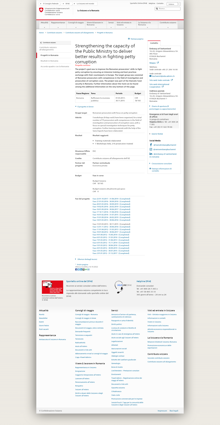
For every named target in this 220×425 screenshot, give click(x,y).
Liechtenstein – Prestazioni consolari (125, 371)
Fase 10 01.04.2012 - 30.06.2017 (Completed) (111, 232)
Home (41, 33)
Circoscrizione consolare (161, 164)
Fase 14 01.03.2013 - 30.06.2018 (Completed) (111, 220)
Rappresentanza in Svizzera (85, 367)
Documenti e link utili (83, 350)
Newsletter (43, 318)
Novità (41, 315)
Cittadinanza (116, 391)
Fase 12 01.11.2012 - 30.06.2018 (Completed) (111, 227)
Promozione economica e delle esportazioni (159, 347)
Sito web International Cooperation (159, 85)
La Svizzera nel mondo (85, 4)
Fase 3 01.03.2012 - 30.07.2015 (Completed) (111, 251)
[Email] (88, 269)
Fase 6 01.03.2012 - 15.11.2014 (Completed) (111, 243)
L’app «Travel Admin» (83, 357)
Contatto (153, 43)
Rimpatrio (79, 386)
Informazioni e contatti (157, 318)
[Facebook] (76, 269)
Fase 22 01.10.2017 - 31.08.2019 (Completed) (111, 199)
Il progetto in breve (85, 107)
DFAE (68, 4)
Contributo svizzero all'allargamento (79, 33)
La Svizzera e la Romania (144, 24)
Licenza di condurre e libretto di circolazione (123, 329)
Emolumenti (116, 374)
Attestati (114, 345)
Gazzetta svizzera (118, 388)
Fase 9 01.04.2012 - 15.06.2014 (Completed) (111, 235)
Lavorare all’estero (82, 379)
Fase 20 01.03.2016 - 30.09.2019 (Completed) (111, 204)
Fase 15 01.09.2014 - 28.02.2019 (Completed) (111, 217)
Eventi (41, 322)
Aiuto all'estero (81, 346)
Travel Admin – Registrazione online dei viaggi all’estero (126, 379)
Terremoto (79, 339)
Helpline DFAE (144, 281)
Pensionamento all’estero (85, 382)
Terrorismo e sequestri (83, 335)
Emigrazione (80, 371)
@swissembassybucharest (164, 149)
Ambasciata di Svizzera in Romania (52, 339)
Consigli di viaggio (76, 23)
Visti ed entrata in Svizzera (124, 24)
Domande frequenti (82, 332)
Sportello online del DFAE (79, 281)
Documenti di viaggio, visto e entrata (89, 328)
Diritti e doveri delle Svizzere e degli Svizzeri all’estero (89, 394)
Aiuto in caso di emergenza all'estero (125, 334)
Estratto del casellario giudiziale (123, 360)
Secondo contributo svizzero (158, 358)
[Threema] (83, 269)
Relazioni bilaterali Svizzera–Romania (162, 342)
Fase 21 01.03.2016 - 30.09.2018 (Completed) (111, 201)
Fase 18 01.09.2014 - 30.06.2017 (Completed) (111, 209)
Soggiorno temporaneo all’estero (88, 375)
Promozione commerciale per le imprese (126, 399)
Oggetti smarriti (117, 352)
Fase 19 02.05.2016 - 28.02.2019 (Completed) (111, 207)
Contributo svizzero (168, 23)
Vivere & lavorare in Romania (95, 24)
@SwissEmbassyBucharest (165, 145)
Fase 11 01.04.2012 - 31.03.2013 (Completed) (111, 229)
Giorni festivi (157, 134)
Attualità (44, 23)
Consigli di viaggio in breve (85, 318)
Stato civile (115, 395)
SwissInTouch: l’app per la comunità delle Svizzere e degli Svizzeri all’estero (127, 404)
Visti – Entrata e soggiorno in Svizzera (162, 315)
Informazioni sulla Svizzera (158, 326)
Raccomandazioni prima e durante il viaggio (89, 323)
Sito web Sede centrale (159, 80)
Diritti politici (116, 324)
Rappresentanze (58, 23)
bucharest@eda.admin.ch (163, 76)
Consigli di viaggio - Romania (86, 315)
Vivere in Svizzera (154, 322)
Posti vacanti (44, 329)
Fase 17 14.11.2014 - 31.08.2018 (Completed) (111, 212)
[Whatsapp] (86, 269)
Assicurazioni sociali (119, 349)
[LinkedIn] (81, 269)
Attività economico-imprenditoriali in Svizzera (162, 330)
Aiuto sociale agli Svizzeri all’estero (125, 338)
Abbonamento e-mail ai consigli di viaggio (91, 354)
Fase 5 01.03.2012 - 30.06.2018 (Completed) (111, 245)
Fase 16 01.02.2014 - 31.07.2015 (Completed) (111, 215)
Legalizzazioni (117, 341)
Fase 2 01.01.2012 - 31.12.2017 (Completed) (111, 253)
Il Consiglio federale (50, 4)
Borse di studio (117, 367)
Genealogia (115, 363)
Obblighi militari (117, 356)
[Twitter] (79, 269)
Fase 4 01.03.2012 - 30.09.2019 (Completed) (111, 248)
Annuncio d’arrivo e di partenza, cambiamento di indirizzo (123, 316)
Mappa (152, 63)
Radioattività (80, 343)
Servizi (111, 23)
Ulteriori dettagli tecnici (87, 259)
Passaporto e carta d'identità (122, 321)
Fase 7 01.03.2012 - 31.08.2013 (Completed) (111, 240)
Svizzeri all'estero (82, 389)
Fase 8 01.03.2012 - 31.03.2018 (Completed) (111, 237)
